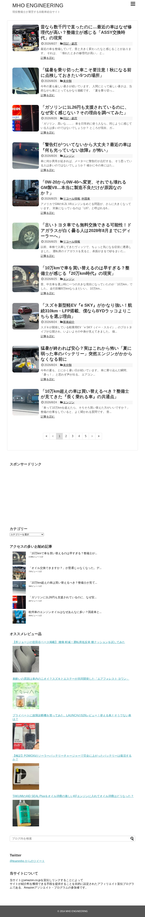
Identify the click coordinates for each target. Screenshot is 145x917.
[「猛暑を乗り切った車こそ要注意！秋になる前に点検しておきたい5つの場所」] (25, 81)
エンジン (68, 155)
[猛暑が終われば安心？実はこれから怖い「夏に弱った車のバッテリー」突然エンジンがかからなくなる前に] (25, 359)
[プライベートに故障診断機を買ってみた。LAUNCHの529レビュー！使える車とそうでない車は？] (26, 736)
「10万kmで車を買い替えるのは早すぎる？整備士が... (63, 553)
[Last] (98, 436)
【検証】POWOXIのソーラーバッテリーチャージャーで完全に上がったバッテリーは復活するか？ (72, 757)
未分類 (67, 80)
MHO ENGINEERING (37, 5)
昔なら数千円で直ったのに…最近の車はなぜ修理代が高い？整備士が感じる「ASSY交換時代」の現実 (86, 32)
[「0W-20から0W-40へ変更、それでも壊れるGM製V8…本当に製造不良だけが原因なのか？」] (25, 193)
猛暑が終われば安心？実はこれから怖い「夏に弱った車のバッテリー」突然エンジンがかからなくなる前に (86, 354)
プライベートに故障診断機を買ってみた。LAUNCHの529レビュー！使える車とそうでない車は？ (72, 717)
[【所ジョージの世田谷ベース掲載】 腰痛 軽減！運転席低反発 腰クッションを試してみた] (26, 659)
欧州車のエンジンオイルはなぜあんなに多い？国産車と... (65, 612)
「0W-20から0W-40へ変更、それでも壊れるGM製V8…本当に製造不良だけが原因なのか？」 (83, 187)
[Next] (92, 436)
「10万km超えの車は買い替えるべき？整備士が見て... (63, 582)
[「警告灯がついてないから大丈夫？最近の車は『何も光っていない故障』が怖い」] (25, 155)
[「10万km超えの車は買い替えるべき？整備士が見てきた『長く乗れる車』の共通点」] (25, 402)
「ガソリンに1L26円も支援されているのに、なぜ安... (63, 597)
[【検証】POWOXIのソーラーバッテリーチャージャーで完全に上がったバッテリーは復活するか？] (26, 776)
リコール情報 (71, 198)
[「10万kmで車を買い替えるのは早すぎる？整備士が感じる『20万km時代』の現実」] (25, 279)
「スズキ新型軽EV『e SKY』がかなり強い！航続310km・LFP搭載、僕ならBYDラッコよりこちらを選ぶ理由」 (86, 311)
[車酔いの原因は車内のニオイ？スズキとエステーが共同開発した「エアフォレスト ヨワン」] (26, 696)
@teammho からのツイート (27, 860)
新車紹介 (68, 321)
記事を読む (48, 57)
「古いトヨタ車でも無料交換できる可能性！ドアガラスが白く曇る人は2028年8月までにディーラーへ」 (86, 230)
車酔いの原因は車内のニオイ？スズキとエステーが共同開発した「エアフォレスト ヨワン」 (71, 678)
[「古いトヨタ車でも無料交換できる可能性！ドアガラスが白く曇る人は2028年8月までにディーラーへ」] (25, 236)
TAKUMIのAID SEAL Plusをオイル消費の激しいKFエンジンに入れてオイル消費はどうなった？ (73, 796)
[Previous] (53, 436)
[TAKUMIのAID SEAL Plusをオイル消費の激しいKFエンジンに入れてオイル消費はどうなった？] (26, 813)
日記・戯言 (70, 43)
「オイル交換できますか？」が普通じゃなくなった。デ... (65, 567)
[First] (46, 436)
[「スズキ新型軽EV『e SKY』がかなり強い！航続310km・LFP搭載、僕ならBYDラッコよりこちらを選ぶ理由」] (25, 316)
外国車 (86, 198)
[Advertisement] (39, 493)
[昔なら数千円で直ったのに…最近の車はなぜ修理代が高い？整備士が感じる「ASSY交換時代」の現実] (25, 38)
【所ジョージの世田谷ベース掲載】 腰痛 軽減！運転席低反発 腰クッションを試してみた (69, 642)
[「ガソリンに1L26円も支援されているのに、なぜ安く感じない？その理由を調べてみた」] (25, 118)
